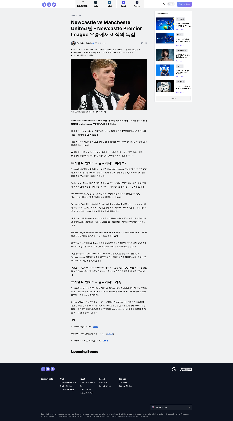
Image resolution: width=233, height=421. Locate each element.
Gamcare (129, 416)
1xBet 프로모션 (86, 393)
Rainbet (122, 379)
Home (73, 16)
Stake (95, 326)
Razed (102, 379)
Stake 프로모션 (67, 389)
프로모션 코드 (47, 379)
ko (172, 4)
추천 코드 (103, 382)
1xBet (82, 379)
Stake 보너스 (66, 386)
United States (161, 407)
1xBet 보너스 (85, 389)
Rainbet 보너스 (125, 386)
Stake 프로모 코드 (68, 382)
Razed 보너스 (105, 386)
